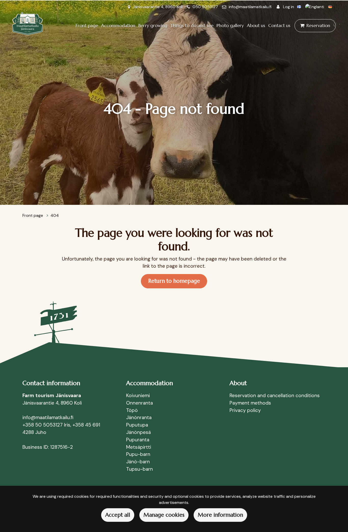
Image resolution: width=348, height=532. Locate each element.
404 (54, 215)
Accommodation (118, 25)
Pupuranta (137, 439)
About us (256, 25)
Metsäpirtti (138, 447)
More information (220, 515)
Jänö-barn (138, 461)
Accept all (117, 515)
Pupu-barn (138, 454)
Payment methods (250, 403)
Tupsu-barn (139, 469)
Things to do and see (191, 25)
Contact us (279, 25)
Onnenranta (139, 403)
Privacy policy (245, 410)
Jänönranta (139, 417)
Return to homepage (174, 281)
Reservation (318, 25)
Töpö (132, 410)
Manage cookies (163, 515)
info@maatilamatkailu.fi (250, 6)
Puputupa (137, 425)
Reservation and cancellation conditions (275, 395)
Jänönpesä (138, 432)
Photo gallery (230, 25)
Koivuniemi (138, 395)
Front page (87, 25)
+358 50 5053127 (42, 425)
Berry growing (152, 25)
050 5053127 (205, 6)
